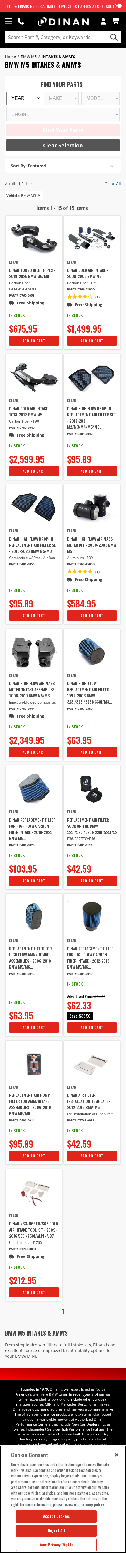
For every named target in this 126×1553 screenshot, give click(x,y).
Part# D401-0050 (22, 564)
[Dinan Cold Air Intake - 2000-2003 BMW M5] (92, 238)
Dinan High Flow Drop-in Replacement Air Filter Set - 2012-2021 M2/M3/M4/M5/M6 (91, 417)
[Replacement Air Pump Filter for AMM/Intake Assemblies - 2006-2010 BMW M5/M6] (34, 1063)
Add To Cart (34, 340)
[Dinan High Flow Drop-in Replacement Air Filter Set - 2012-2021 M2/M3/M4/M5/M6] (92, 376)
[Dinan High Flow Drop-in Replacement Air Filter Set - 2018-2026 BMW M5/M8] (34, 507)
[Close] (116, 1454)
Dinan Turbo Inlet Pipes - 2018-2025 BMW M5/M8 (32, 273)
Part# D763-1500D (81, 564)
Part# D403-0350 (80, 709)
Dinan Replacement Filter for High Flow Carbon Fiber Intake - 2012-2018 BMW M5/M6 (90, 957)
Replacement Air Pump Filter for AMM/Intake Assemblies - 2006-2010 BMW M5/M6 (30, 1104)
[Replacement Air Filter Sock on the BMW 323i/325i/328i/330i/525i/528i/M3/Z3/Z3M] (92, 788)
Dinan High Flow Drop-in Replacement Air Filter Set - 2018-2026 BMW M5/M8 (33, 545)
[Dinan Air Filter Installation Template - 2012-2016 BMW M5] (92, 1063)
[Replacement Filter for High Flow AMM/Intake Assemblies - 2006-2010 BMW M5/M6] (34, 916)
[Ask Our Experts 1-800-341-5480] (21, 21)
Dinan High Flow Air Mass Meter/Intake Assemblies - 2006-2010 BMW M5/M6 (33, 689)
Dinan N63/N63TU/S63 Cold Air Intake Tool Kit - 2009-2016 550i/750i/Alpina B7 (33, 1229)
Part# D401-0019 (80, 974)
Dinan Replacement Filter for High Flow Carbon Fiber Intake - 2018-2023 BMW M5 (32, 829)
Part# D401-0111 (80, 845)
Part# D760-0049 (22, 428)
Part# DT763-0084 (22, 1249)
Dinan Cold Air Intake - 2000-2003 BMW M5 (87, 273)
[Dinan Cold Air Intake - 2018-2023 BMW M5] (34, 376)
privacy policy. (93, 1504)
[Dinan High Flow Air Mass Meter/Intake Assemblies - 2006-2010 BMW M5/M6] (34, 651)
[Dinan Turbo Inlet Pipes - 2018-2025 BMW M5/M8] (34, 238)
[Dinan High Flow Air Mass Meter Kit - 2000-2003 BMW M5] (92, 507)
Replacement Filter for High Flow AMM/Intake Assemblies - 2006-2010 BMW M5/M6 (30, 957)
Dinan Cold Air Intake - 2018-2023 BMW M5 (29, 411)
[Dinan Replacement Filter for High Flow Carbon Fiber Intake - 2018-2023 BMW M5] (34, 788)
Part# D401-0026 (22, 845)
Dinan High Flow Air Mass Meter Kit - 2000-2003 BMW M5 (91, 545)
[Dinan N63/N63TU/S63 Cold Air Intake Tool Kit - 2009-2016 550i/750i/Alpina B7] (34, 1192)
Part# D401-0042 (80, 434)
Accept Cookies (56, 1516)
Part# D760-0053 (22, 295)
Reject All (56, 1530)
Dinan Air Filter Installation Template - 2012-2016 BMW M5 (88, 1101)
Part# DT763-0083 (80, 1120)
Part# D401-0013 (22, 974)
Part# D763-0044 (22, 709)
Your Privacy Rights (56, 1544)
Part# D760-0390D (81, 289)
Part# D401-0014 (22, 1120)
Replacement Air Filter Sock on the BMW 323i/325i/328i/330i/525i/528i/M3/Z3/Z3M (92, 826)
